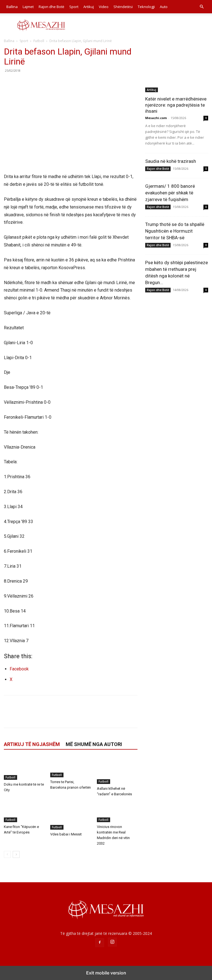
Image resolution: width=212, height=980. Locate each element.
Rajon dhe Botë (51, 6)
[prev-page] (7, 854)
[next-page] (16, 854)
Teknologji (146, 6)
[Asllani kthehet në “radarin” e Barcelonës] (117, 770)
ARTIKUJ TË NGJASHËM (32, 744)
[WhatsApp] (47, 83)
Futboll (38, 40)
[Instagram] (112, 942)
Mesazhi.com (156, 118)
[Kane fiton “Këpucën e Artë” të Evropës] (24, 812)
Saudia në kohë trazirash (170, 161)
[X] (22, 83)
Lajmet (28, 6)
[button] (201, 6)
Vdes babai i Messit (66, 834)
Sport (73, 6)
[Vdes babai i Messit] (70, 816)
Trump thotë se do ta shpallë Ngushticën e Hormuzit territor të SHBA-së (174, 231)
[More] (60, 83)
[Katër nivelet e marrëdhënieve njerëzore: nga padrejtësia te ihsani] (176, 69)
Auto (164, 6)
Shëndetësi (123, 6)
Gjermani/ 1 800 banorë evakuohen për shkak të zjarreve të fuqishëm (170, 192)
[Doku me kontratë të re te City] (24, 768)
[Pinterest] (34, 83)
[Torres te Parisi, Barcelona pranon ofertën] (70, 767)
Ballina (12, 6)
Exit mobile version (106, 973)
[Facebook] (9, 83)
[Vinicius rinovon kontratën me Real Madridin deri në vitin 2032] (117, 812)
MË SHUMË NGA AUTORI (94, 744)
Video (103, 6)
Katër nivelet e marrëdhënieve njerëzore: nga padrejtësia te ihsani (175, 105)
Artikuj (88, 6)
